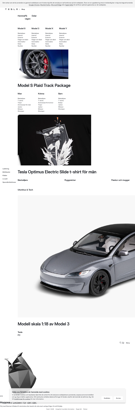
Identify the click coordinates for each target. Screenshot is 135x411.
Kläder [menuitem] (5, 175)
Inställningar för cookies (22, 399)
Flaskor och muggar (120, 180)
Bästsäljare (21, 33)
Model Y (63, 28)
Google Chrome (34, 5)
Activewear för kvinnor (45, 103)
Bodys (60, 103)
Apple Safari (69, 5)
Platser (85, 409)
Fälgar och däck (23, 39)
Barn (60, 93)
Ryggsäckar (70, 180)
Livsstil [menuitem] (5, 179)
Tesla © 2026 (50, 409)
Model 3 (35, 28)
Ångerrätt (79, 409)
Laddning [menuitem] (6, 169)
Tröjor (20, 103)
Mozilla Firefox (45, 5)
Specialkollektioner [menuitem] (9, 182)
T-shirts (20, 100)
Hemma (21, 16)
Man (20, 93)
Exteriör (20, 37)
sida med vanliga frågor (44, 406)
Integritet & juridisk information (64, 409)
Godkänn (107, 398)
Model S (21, 28)
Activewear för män (24, 105)
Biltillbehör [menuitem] (6, 172)
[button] (120, 342)
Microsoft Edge (56, 5)
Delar (34, 16)
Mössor (20, 109)
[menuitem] (123, 343)
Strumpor (21, 111)
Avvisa (118, 398)
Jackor (20, 107)
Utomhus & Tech (25, 189)
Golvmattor (21, 42)
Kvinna (41, 93)
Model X (49, 28)
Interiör (20, 35)
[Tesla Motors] (11, 9)
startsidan (22, 406)
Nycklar (20, 46)
